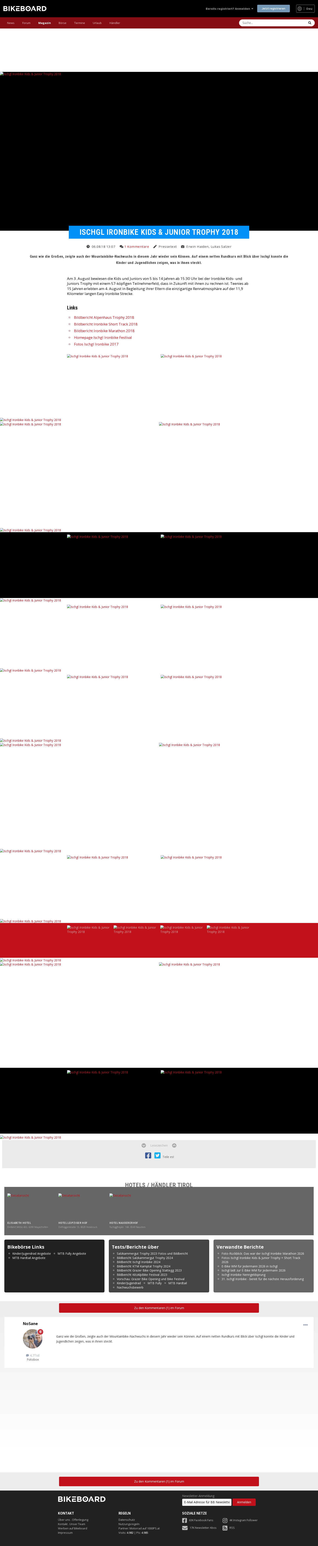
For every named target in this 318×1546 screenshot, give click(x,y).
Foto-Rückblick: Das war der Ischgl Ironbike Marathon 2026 (263, 1253)
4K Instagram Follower (244, 1520)
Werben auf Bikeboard (72, 1528)
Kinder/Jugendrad (129, 1283)
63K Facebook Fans (201, 1520)
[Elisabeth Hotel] (31, 1206)
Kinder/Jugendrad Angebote (31, 1253)
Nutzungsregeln (129, 1524)
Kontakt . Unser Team (71, 1524)
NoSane (30, 1323)
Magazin (44, 23)
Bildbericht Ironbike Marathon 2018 (104, 330)
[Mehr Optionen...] (305, 1325)
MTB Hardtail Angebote (28, 1258)
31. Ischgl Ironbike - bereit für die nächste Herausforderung (263, 1279)
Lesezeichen (159, 1145)
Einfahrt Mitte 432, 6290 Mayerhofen (27, 1227)
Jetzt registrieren (273, 8)
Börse (62, 23)
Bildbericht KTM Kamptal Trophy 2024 (143, 1266)
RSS (232, 1528)
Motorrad (136, 1528)
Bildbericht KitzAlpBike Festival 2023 (142, 1275)
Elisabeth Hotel (19, 1222)
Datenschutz (127, 1520)
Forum (26, 23)
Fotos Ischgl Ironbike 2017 (96, 344)
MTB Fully (155, 1283)
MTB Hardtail (177, 1283)
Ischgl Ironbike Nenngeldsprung (243, 1275)
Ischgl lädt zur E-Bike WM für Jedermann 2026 (254, 1270)
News (10, 23)
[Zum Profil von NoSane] (32, 1339)
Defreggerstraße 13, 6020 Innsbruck (77, 1227)
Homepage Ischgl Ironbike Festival (103, 337)
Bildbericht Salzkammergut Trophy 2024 (145, 1258)
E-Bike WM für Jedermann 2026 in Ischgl (250, 1266)
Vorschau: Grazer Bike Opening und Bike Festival (151, 1279)
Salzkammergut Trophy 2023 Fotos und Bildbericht (152, 1253)
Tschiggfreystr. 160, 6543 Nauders (127, 1227)
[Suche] (310, 22)
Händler (114, 23)
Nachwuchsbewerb (130, 1287)
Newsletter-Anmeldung (198, 1496)
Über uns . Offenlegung (73, 1520)
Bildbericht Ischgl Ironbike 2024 (138, 1262)
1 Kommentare (136, 246)
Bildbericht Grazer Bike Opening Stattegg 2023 (149, 1270)
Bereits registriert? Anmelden (228, 8)
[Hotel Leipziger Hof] (82, 1206)
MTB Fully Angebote (72, 1253)
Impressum (65, 1533)
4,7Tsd (34, 1355)
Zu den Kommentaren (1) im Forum (159, 1308)
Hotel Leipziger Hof (72, 1222)
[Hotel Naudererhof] (133, 1206)
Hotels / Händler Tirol (159, 1185)
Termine (79, 23)
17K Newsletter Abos (203, 1528)
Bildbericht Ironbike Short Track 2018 (106, 324)
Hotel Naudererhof (123, 1222)
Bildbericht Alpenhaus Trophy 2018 (104, 317)
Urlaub (97, 23)
